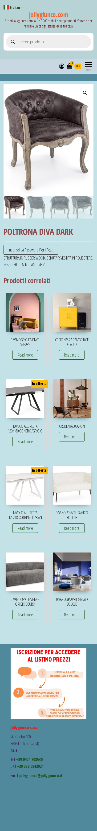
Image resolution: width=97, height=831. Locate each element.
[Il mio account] (61, 66)
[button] (85, 92)
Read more (25, 355)
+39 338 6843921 (30, 766)
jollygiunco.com (48, 14)
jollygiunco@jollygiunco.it (40, 775)
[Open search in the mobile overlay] (48, 42)
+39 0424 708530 (29, 759)
